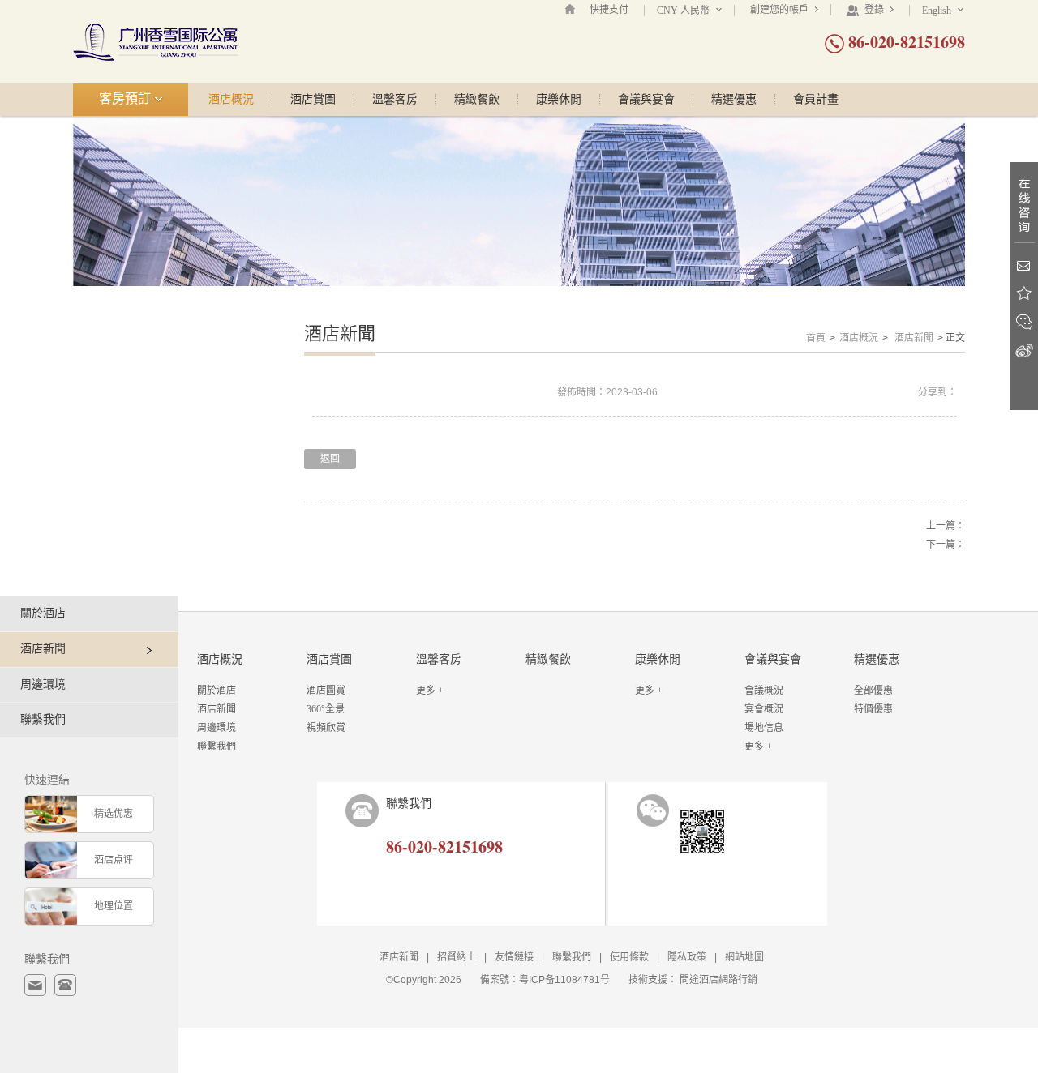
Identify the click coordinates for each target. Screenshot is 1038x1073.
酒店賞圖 (313, 99)
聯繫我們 (43, 719)
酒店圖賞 (326, 690)
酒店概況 (231, 99)
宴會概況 (763, 709)
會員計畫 (816, 99)
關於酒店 (43, 613)
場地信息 (763, 727)
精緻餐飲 (477, 99)
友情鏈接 (514, 957)
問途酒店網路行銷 (718, 979)
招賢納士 (456, 957)
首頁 (816, 338)
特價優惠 (873, 709)
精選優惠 (734, 99)
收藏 (1024, 294)
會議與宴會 (646, 99)
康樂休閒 (558, 99)
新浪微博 (1024, 350)
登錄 (874, 9)
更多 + (430, 690)
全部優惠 (873, 690)
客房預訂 (126, 98)
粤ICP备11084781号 (564, 979)
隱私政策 (686, 957)
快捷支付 (609, 9)
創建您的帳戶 (780, 9)
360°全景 (326, 709)
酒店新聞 (913, 338)
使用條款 (629, 957)
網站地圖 (744, 957)
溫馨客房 (395, 99)
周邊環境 (43, 684)
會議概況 (763, 690)
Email (1024, 265)
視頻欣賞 (326, 727)
